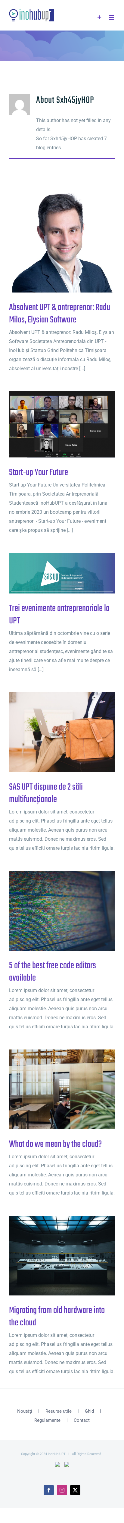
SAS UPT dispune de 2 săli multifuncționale (52, 732)
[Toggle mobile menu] (112, 17)
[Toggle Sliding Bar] (99, 17)
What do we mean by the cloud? (52, 1090)
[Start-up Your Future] (62, 424)
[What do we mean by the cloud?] (62, 1089)
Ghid (89, 1411)
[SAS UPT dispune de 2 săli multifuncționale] (62, 732)
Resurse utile (58, 1411)
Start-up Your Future (52, 424)
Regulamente (47, 1420)
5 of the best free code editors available (52, 911)
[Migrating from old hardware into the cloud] (62, 1255)
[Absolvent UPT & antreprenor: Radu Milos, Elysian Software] (62, 239)
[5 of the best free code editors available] (62, 911)
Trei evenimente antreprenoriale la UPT (52, 573)
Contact (82, 1420)
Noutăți (24, 1411)
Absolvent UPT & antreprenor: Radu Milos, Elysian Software (52, 239)
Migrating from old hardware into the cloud (52, 1256)
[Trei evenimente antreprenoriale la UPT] (62, 573)
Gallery (72, 239)
